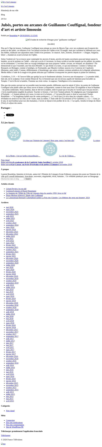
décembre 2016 (12, 356)
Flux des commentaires (15, 425)
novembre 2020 (12, 261)
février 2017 (11, 352)
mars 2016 (10, 376)
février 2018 (11, 325)
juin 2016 (9, 370)
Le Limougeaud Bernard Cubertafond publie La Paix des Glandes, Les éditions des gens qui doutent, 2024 (48, 198)
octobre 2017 (11, 334)
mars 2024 (10, 227)
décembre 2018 (12, 303)
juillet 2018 (10, 314)
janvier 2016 (11, 381)
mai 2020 (9, 267)
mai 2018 (9, 319)
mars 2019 (10, 296)
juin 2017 (9, 343)
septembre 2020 (12, 263)
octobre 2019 (11, 281)
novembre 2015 (12, 385)
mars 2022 (10, 243)
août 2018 (10, 312)
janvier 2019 (11, 301)
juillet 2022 (10, 236)
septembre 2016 (12, 363)
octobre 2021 (11, 250)
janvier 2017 (11, 354)
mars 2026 (10, 209)
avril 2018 (10, 321)
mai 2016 (9, 372)
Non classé (5, 160)
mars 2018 (10, 323)
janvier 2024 (11, 230)
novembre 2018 (12, 305)
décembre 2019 (12, 276)
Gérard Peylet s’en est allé (16, 189)
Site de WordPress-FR (14, 427)
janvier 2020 (11, 274)
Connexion (10, 420)
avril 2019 (10, 294)
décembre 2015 (12, 383)
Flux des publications (14, 423)
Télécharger (5, 435)
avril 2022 (10, 241)
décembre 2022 (12, 234)
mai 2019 (9, 292)
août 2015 (10, 392)
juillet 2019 (10, 287)
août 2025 (10, 216)
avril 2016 (10, 374)
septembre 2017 (12, 336)
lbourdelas (13, 35)
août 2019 (10, 285)
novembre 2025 (12, 212)
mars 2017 (10, 350)
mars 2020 (10, 270)
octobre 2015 (11, 388)
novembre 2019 (12, 278)
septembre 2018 (12, 310)
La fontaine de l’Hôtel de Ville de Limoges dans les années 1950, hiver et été (36, 193)
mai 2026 (9, 207)
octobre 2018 (11, 307)
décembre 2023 (12, 232)
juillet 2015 (10, 394)
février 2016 (11, 379)
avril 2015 (10, 401)
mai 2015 (9, 399)
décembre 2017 (12, 330)
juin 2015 (9, 396)
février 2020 (11, 272)
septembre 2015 (12, 390)
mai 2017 (9, 345)
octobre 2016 (11, 361)
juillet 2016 (10, 368)
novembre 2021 (12, 247)
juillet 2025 (10, 218)
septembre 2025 (12, 214)
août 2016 (10, 365)
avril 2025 (10, 221)
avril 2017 (10, 347)
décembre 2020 (12, 258)
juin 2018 (9, 316)
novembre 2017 (12, 332)
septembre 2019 (12, 283)
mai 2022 (9, 238)
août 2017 (10, 339)
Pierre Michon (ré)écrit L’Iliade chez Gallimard (24, 195)
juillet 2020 (10, 265)
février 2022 (11, 245)
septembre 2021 (12, 252)
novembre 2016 (12, 359)
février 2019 (11, 299)
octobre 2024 (11, 223)
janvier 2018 (11, 327)
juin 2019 (9, 290)
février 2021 (11, 254)
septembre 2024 (12, 225)
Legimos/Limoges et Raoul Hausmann (21, 191)
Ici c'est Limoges (7, 6)
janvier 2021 (11, 256)
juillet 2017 (10, 341)
